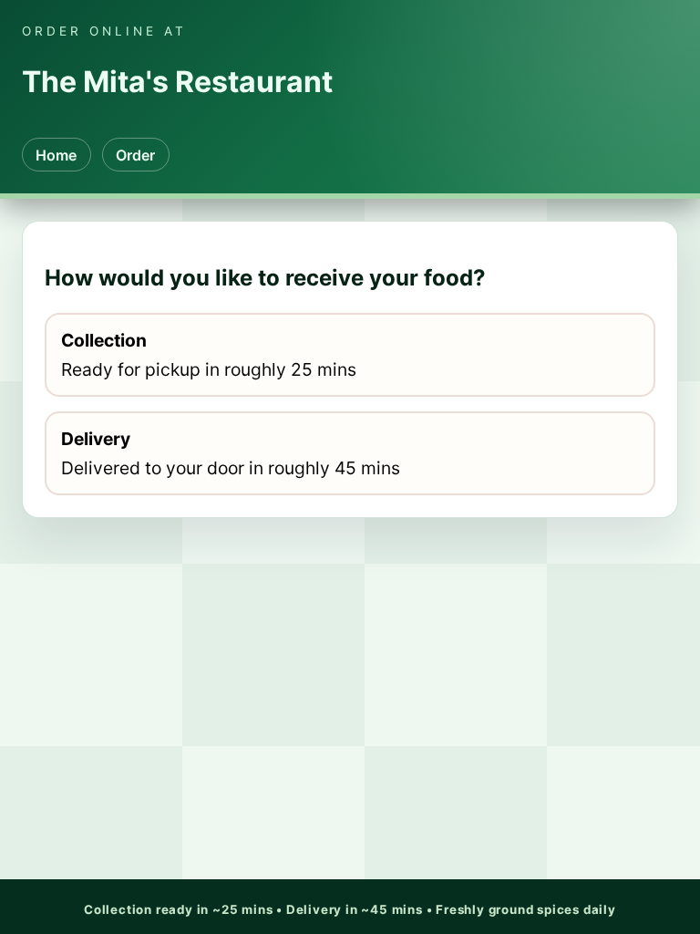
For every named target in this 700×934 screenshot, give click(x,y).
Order (135, 155)
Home (56, 155)
